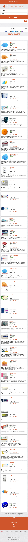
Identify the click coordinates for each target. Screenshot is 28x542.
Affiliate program (14, 534)
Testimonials (14, 522)
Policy (14, 526)
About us (14, 517)
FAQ (14, 524)
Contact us (14, 529)
